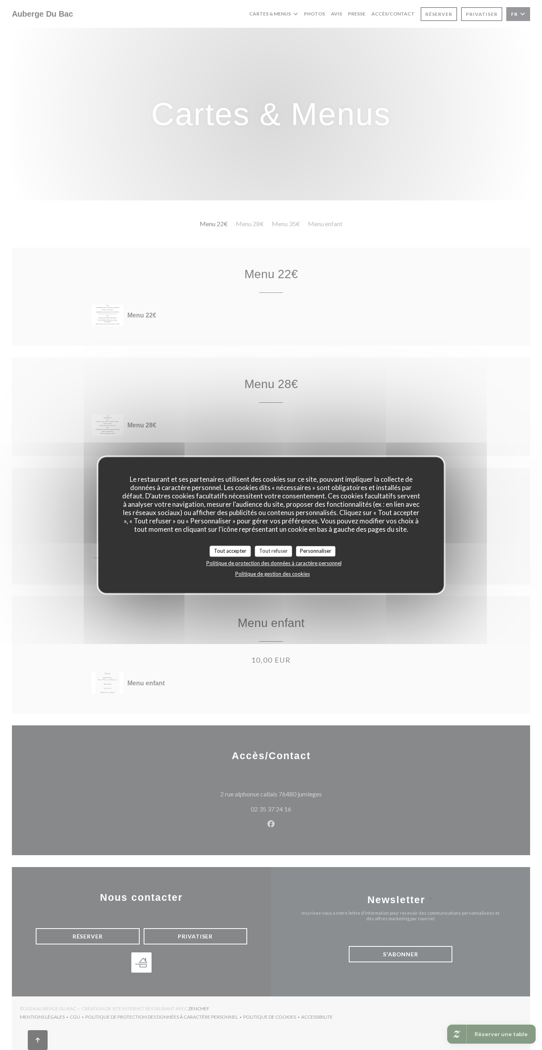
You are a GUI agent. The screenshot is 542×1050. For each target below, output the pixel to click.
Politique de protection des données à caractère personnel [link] (274, 563)
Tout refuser (273, 551)
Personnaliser (315, 551)
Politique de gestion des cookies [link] (272, 574)
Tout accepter (230, 551)
